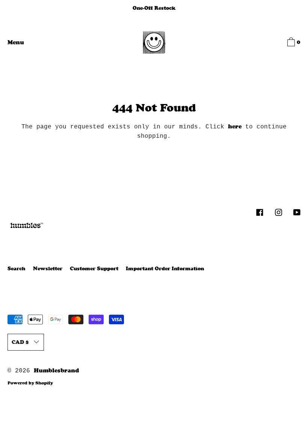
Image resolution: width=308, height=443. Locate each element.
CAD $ (20, 342)
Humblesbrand (56, 370)
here (235, 126)
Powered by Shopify (30, 383)
